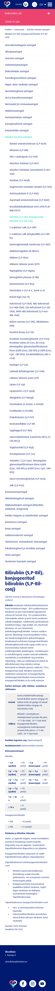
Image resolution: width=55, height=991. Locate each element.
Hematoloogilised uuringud (19, 91)
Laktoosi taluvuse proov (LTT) (24, 377)
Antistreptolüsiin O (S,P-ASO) (24, 193)
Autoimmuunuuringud (16, 64)
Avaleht (8, 29)
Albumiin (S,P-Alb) (19, 150)
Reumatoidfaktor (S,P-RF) (22, 423)
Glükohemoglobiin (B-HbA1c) (24, 251)
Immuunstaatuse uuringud (18, 117)
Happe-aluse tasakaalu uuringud (21, 84)
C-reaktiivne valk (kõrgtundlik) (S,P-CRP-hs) (30, 236)
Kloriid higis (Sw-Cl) (20, 296)
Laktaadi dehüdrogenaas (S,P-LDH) (27, 371)
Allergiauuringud (13, 51)
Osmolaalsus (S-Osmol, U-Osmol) (26, 404)
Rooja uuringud (12, 528)
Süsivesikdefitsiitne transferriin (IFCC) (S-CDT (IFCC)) (30, 438)
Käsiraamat (19, 29)
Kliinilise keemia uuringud (38, 29)
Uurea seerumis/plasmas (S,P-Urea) (28, 478)
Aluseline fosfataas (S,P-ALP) (24, 163)
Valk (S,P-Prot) (17, 485)
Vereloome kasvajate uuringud (20, 561)
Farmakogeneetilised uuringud (20, 77)
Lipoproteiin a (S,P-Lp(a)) (22, 390)
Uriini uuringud (12, 554)
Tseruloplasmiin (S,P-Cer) (22, 453)
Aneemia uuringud (14, 58)
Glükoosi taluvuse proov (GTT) (25, 264)
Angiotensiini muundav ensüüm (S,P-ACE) (31, 186)
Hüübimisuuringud (14, 110)
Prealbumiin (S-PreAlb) (21, 410)
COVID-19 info (12, 21)
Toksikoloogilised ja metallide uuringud (25, 548)
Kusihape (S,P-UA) (19, 364)
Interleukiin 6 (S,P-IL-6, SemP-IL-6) (27, 290)
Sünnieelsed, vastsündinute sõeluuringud (26, 541)
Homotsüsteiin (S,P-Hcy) (22, 283)
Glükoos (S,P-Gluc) (19, 257)
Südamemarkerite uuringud (19, 535)
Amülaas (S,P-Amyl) (20, 180)
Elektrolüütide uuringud (17, 71)
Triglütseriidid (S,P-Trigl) (22, 447)
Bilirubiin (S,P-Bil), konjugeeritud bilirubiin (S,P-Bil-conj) (26, 218)
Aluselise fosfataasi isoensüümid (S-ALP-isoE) (30, 171)
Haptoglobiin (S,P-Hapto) (22, 270)
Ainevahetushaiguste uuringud (20, 45)
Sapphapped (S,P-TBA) (21, 430)
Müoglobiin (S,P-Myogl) (22, 397)
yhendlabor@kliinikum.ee (16, 961)
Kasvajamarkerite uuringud (18, 123)
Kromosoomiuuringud (16, 491)
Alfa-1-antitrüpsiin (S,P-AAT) (24, 156)
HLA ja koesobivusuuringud (18, 97)
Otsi (34, 4)
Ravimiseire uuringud (16, 522)
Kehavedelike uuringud (17, 130)
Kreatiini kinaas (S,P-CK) (22, 332)
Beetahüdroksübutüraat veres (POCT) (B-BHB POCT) (30, 208)
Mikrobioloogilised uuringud (19, 498)
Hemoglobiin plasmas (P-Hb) (24, 277)
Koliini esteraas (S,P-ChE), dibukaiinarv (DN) (29, 323)
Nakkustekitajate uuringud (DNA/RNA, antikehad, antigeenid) (24, 506)
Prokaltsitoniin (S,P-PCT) (22, 417)
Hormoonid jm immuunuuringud (21, 104)
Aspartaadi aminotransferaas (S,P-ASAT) (30, 199)
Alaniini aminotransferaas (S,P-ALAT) (28, 143)
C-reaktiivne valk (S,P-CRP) (23, 227)
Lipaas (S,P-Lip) (17, 384)
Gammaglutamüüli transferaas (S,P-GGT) (30, 244)
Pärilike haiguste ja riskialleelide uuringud (26, 515)
